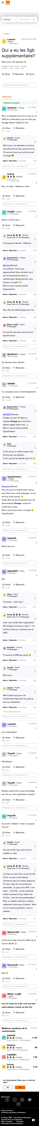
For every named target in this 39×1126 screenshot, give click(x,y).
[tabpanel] (19, 562)
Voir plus (34, 1028)
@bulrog (6, 265)
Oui (20, 1087)
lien (15, 506)
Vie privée (19, 1121)
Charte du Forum (7, 1110)
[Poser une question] (33, 1120)
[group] (4, 68)
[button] (5, 161)
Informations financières (22, 1118)
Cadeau (7, 33)
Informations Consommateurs (12, 1123)
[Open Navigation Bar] (3, 2)
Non (8, 1087)
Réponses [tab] (7, 97)
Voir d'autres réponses (12, 712)
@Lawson (6, 486)
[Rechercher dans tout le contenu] (34, 19)
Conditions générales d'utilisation (13, 1112)
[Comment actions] (36, 112)
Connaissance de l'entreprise (11, 1119)
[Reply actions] (35, 142)
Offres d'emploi (6, 1121)
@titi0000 (7, 414)
